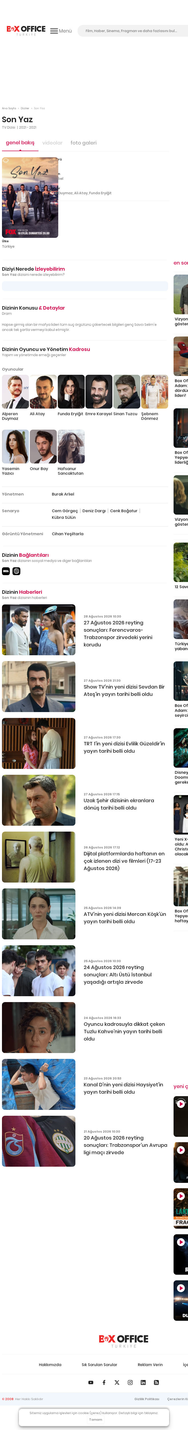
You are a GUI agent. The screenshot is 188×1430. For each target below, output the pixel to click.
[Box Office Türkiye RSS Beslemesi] (156, 1382)
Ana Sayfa (9, 108)
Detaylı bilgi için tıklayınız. (138, 1413)
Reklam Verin (150, 1364)
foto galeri (83, 142)
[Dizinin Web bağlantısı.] (16, 571)
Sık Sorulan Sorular (99, 1364)
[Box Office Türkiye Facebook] (104, 1382)
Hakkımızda (50, 1364)
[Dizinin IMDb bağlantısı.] (6, 571)
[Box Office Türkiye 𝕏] (117, 1382)
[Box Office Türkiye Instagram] (130, 1382)
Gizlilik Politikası (146, 1399)
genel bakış (20, 142)
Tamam (95, 1420)
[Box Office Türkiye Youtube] (90, 1382)
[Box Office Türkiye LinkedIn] (143, 1382)
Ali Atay (81, 193)
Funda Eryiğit (100, 193)
